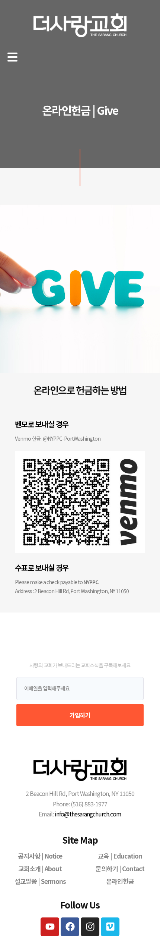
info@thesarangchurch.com (88, 813)
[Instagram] (90, 926)
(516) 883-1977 (88, 803)
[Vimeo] (110, 926)
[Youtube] (50, 926)
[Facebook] (70, 926)
